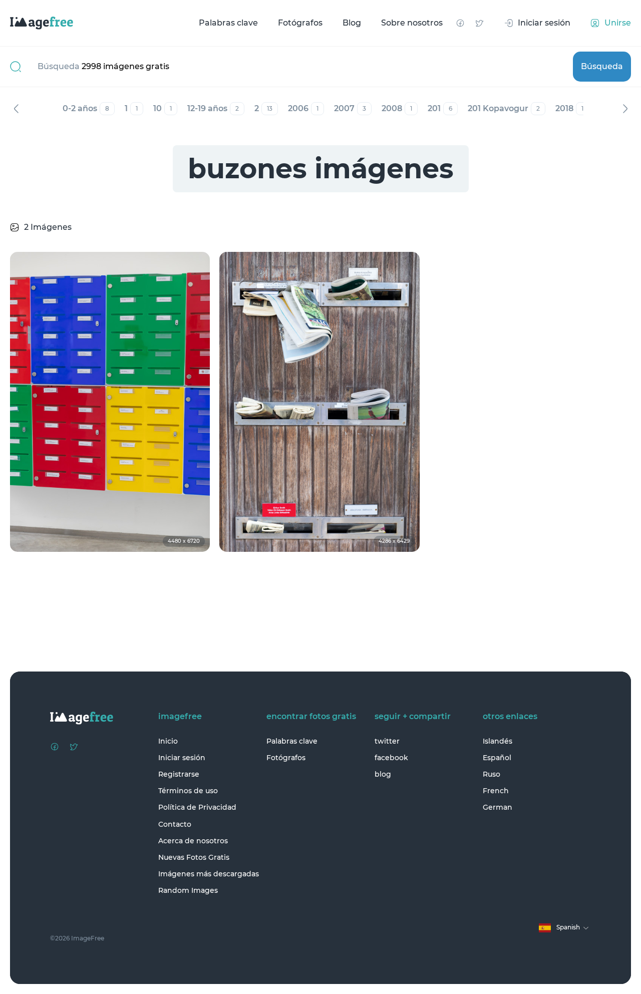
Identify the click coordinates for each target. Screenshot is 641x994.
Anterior (16, 109)
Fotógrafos (300, 23)
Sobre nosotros (412, 23)
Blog (352, 23)
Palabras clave (228, 23)
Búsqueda (602, 66)
